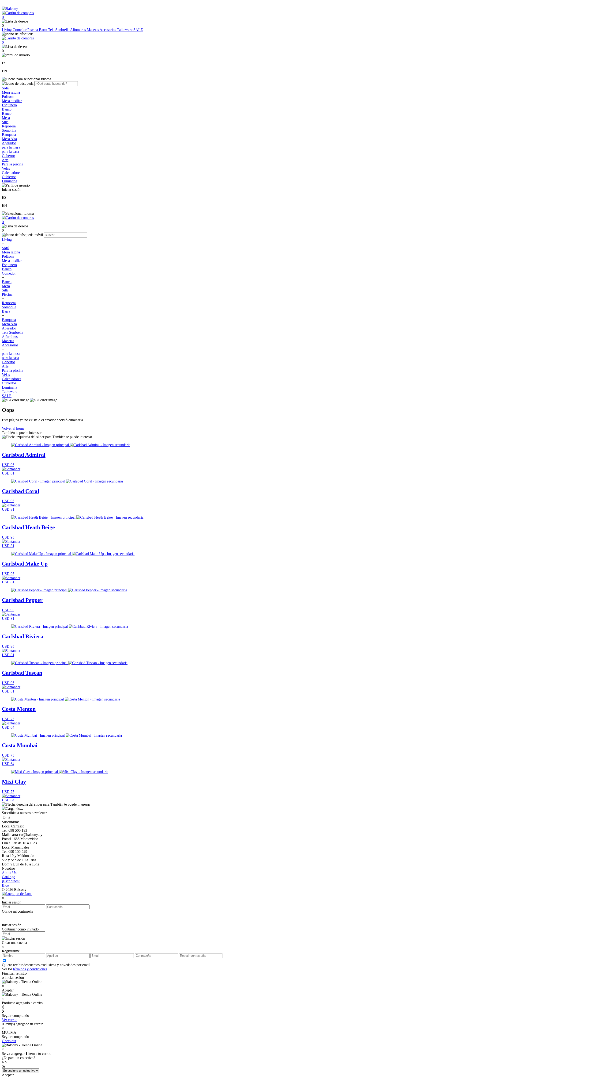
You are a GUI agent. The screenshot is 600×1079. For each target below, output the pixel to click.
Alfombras (78, 30)
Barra (43, 30)
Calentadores (11, 173)
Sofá (5, 88)
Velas (6, 168)
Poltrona (8, 97)
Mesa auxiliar (12, 101)
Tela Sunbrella (59, 30)
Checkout (9, 1041)
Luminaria (9, 181)
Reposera (9, 126)
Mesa (6, 118)
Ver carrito (9, 1020)
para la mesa (11, 147)
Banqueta (9, 135)
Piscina (33, 30)
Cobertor (8, 156)
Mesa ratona (11, 92)
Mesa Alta (9, 139)
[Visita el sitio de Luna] (17, 894)
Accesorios (108, 30)
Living (7, 30)
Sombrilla (9, 130)
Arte (5, 160)
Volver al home (13, 428)
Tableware (125, 30)
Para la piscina (12, 164)
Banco (6, 109)
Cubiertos (9, 177)
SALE (138, 30)
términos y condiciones (30, 969)
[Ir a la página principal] (10, 9)
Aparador (9, 143)
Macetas (93, 30)
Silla (5, 122)
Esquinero (9, 105)
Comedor (20, 30)
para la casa (10, 151)
